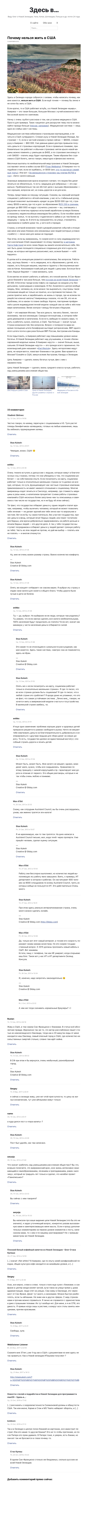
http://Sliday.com (49, 922)
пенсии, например (39, 125)
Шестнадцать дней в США (17, 390)
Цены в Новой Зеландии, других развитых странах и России (43, 392)
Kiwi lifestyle (44, 348)
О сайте (34, 23)
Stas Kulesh (16, 442)
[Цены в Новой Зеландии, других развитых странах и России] (43, 382)
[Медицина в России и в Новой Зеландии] (68, 382)
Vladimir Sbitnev (15, 415)
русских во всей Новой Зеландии (62, 280)
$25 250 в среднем (68, 204)
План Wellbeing (53, 166)
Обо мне (47, 23)
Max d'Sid (17, 801)
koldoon (11, 1421)
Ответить (11, 434)
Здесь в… (44, 10)
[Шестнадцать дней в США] (18, 382)
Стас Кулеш (16, 1451)
